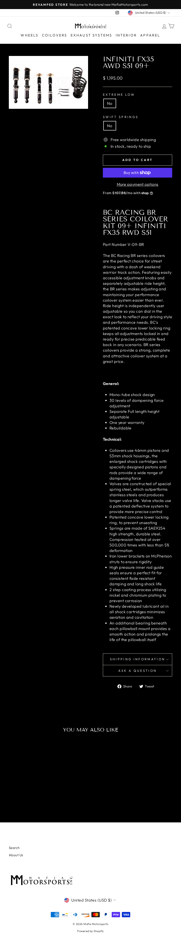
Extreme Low (119, 95)
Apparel (150, 35)
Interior (126, 35)
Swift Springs (120, 117)
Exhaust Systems (91, 35)
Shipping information (137, 659)
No (109, 103)
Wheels (29, 35)
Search (14, 848)
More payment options (137, 184)
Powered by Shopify (90, 931)
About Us (16, 855)
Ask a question (137, 671)
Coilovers (54, 35)
